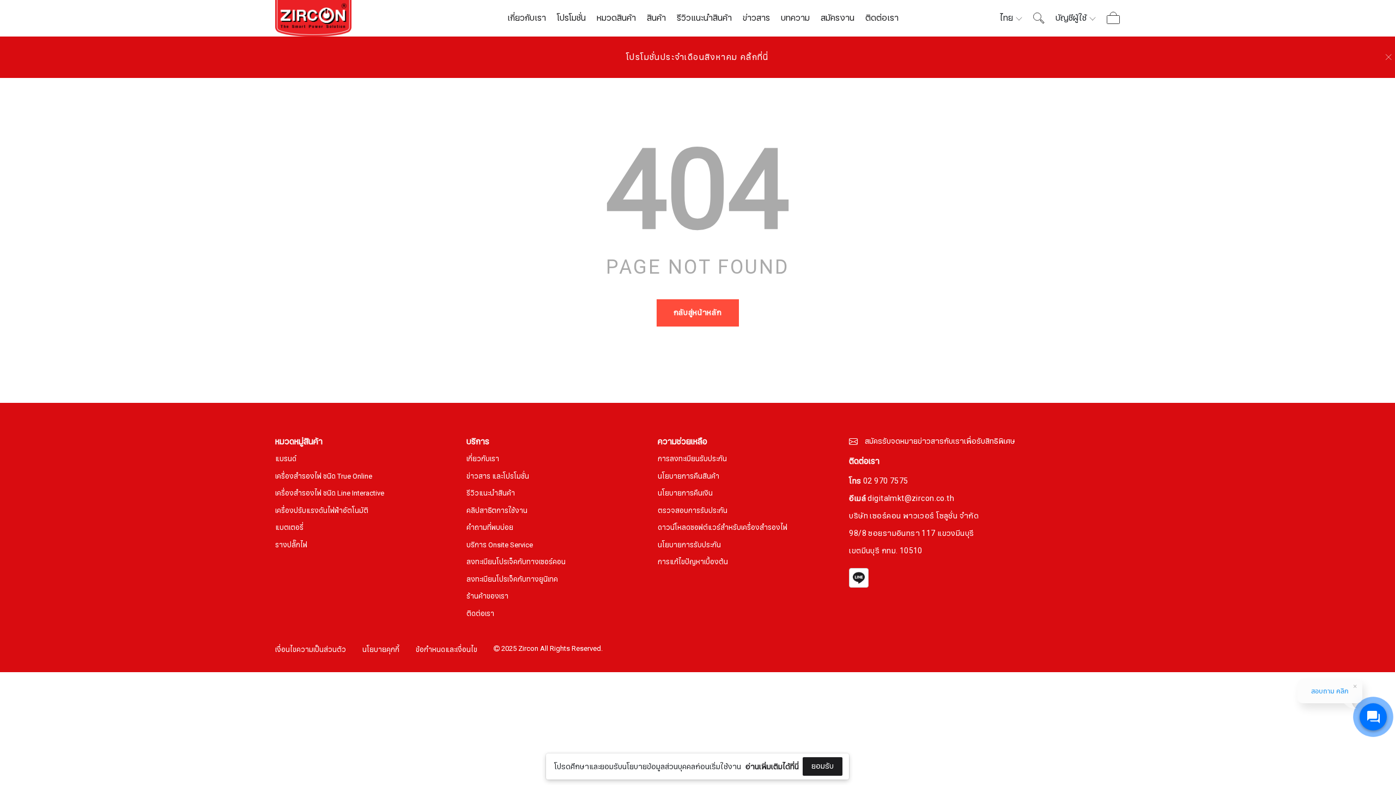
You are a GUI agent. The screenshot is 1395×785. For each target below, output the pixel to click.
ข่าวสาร (756, 18)
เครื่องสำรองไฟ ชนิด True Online (323, 477)
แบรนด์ (285, 459)
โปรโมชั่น (571, 18)
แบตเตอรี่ (289, 528)
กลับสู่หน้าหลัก (698, 312)
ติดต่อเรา (882, 18)
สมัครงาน (837, 18)
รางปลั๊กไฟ (291, 545)
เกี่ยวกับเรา (526, 18)
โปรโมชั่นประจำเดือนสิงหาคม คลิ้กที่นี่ (697, 57)
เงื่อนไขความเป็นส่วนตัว (310, 650)
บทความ (795, 18)
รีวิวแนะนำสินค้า (704, 18)
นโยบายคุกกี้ (380, 650)
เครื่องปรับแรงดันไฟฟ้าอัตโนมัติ (321, 511)
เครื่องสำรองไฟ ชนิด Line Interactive (329, 493)
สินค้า (656, 18)
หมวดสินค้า (616, 18)
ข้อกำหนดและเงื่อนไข (446, 650)
